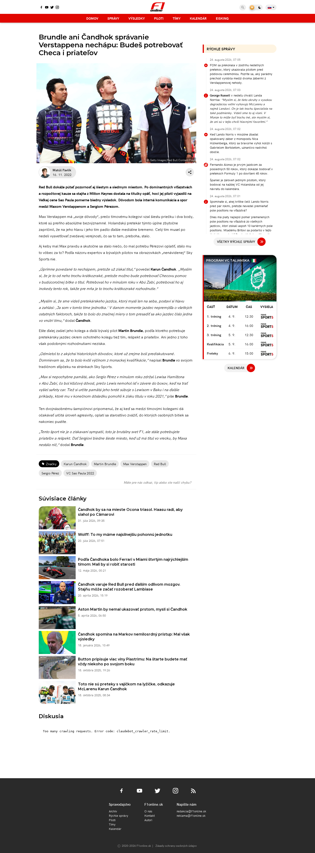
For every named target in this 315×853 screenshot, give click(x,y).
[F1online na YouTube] (46, 7)
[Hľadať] (243, 7)
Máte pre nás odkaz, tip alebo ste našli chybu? (157, 482)
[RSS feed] (193, 793)
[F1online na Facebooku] (41, 7)
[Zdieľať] (190, 172)
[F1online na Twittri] (52, 7)
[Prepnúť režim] (256, 7)
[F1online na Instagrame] (57, 7)
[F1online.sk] (157, 7)
